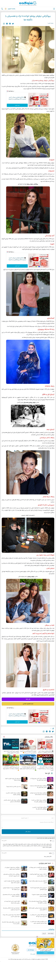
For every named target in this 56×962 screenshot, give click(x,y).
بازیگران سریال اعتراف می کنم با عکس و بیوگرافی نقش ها (39, 801)
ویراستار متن (31, 950)
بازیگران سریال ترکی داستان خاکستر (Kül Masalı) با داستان (12, 801)
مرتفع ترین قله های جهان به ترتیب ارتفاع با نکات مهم (12, 882)
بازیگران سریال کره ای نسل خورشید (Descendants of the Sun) (38, 794)
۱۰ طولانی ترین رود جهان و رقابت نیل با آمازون (38, 882)
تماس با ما (32, 954)
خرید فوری (17, 105)
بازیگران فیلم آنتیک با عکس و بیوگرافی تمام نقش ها (40, 808)
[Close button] (53, 937)
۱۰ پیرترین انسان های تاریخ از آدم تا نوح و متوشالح (38, 888)
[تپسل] (7, 91)
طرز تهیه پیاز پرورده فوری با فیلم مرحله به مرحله (13, 779)
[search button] (2, 9)
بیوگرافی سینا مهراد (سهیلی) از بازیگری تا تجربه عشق (12, 868)
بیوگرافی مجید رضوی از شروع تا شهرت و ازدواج (39, 895)
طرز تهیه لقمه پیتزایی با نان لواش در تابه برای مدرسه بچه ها (38, 915)
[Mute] (40, 946)
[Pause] (38, 946)
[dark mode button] (5, 9)
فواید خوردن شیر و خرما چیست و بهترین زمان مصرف (12, 902)
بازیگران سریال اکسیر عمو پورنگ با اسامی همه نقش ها (38, 779)
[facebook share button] (10, 23)
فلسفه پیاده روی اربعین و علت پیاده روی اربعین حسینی (11, 915)
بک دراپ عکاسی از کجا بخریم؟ (13, 786)
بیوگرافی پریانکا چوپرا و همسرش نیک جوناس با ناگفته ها (38, 902)
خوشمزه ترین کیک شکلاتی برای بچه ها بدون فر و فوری (11, 909)
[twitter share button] (13, 23)
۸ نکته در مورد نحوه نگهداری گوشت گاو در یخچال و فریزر (38, 875)
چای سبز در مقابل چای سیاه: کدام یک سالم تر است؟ (11, 923)
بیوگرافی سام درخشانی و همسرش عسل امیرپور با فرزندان (11, 875)
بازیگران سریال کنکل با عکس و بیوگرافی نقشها (13, 794)
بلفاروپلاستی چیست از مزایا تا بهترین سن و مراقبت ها (11, 888)
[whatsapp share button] (4, 23)
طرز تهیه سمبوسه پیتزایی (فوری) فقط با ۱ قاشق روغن (38, 909)
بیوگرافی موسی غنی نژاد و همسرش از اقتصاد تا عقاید (11, 895)
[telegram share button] (7, 23)
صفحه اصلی (50, 23)
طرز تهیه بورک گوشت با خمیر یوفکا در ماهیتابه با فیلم (38, 868)
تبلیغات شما (50, 933)
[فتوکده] (28, 3)
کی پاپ (44, 933)
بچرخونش (45, 953)
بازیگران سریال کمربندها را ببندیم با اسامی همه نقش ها (38, 786)
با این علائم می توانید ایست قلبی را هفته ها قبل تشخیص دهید (38, 922)
